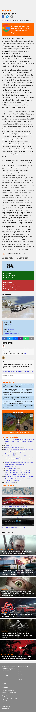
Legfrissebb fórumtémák (10, 437)
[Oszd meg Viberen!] (20, 338)
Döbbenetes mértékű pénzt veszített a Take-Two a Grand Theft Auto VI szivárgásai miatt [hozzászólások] (19, 464)
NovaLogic (11, 329)
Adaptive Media (6, 703)
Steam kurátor (22, 678)
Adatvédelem (5, 678)
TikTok (20, 680)
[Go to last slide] (4, 307)
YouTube (20, 672)
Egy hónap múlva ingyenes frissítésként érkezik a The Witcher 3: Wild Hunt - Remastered (18, 385)
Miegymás (4, 696)
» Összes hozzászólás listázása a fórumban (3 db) (17, 371)
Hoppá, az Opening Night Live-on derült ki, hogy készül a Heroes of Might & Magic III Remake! (16, 398)
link (25, 353)
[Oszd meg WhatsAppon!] (26, 338)
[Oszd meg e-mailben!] (11, 16)
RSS (3, 680)
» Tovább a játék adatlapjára (11, 333)
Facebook (21, 670)
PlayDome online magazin (9, 667)
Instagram (21, 674)
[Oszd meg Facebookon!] (3, 16)
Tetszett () (8, 258)
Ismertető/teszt (8, 11)
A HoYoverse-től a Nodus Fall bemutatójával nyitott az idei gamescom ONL (18, 406)
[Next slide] (32, 307)
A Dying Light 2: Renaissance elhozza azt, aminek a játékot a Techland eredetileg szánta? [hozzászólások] (19, 452)
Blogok (4, 683)
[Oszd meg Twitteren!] (7, 16)
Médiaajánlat (5, 676)
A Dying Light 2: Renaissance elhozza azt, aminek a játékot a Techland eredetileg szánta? (17, 402)
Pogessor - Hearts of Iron (9, 692)
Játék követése (23, 258)
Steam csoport (22, 676)
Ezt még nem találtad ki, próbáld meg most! (18, 432)
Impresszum (5, 674)
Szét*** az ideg (9, 482)
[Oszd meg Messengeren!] (15, 338)
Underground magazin (8, 690)
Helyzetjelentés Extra (10, 468)
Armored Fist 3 (8, 322)
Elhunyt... (7, 445)
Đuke (6, 20)
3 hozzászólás (26, 20)
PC (10, 324)
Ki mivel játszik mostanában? (13, 447)
